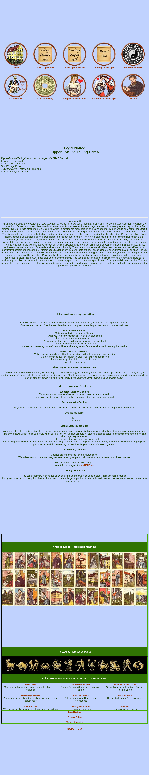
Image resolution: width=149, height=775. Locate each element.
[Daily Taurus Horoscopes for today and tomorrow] (22, 670)
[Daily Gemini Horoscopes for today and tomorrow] (33, 670)
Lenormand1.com (81, 684)
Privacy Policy (74, 717)
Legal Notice (74, 712)
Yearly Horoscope (81, 706)
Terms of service (74, 722)
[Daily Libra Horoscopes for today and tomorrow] (80, 670)
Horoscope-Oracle (30, 695)
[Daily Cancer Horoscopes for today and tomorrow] (45, 670)
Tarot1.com (30, 684)
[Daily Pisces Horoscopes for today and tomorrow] (138, 670)
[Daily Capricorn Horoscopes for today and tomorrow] (115, 670)
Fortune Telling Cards (125, 684)
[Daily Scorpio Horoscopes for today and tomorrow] (92, 670)
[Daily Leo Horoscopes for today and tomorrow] (57, 670)
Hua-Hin (125, 706)
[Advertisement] (74, 21)
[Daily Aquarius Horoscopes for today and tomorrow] (127, 670)
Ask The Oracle (81, 695)
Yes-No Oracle (125, 695)
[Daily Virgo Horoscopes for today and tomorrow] (68, 670)
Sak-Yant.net (30, 706)
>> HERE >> (87, 465)
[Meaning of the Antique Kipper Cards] (74, 605)
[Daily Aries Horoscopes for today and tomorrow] (10, 670)
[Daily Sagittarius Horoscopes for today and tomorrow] (103, 670)
